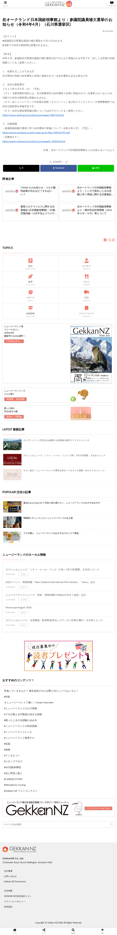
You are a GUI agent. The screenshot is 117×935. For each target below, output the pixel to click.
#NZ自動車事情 (12, 767)
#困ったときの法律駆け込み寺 (20, 720)
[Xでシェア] (19, 861)
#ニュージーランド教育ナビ (19, 738)
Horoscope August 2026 (19, 607)
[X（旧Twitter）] (109, 240)
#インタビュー (12, 755)
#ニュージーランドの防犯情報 (20, 726)
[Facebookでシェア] (19, 870)
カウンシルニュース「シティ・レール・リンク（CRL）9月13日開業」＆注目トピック (52, 569)
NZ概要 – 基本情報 (15, 399)
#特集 (7, 697)
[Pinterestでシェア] (32, 878)
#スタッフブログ (13, 761)
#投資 (7, 744)
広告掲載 (8, 891)
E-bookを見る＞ (14, 341)
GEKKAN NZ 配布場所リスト (18, 896)
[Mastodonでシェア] (45, 861)
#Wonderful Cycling (14, 785)
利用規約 (8, 907)
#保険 (7, 750)
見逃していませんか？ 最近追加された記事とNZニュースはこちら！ (41, 691)
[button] (111, 824)
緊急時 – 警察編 (14, 417)
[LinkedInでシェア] (58, 878)
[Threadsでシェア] (45, 870)
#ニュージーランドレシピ (18, 732)
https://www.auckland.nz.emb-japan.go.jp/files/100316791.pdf (36, 132)
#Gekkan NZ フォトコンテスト (20, 791)
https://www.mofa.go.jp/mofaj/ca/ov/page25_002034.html (33, 141)
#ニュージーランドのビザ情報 (20, 708)
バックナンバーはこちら (98, 808)
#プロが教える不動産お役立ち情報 (23, 714)
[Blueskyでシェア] (71, 861)
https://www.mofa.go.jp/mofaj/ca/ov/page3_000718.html (33, 115)
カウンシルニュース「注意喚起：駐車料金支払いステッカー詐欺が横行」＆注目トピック (54, 620)
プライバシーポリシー (14, 902)
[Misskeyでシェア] (97, 861)
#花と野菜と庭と (13, 773)
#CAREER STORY (13, 779)
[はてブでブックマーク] (71, 870)
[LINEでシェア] (97, 870)
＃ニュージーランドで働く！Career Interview (28, 702)
